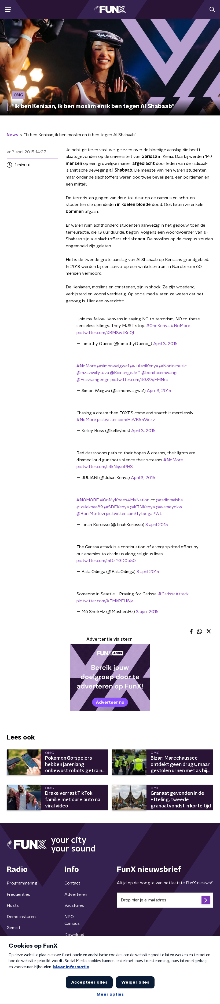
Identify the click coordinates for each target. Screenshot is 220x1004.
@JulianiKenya (144, 366)
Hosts (13, 905)
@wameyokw (169, 507)
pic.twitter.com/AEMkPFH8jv (104, 601)
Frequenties (18, 894)
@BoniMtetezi (90, 514)
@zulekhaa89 (89, 507)
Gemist (13, 928)
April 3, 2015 (165, 344)
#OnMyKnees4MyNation (124, 500)
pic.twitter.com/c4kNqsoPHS (104, 467)
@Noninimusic (172, 366)
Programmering (22, 883)
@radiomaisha (169, 500)
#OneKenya (158, 326)
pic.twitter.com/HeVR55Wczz (126, 420)
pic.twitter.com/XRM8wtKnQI (105, 333)
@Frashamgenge (92, 380)
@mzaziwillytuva (92, 373)
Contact (72, 883)
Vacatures (74, 905)
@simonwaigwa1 (113, 366)
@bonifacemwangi (159, 373)
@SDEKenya (116, 507)
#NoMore (180, 326)
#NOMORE (87, 500)
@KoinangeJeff (125, 373)
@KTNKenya (142, 507)
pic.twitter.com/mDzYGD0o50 (106, 561)
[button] (8, 10)
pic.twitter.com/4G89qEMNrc (139, 380)
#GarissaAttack (173, 594)
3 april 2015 (156, 525)
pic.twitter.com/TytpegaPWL (134, 514)
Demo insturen (21, 917)
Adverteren (75, 894)
